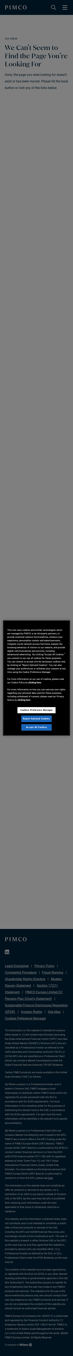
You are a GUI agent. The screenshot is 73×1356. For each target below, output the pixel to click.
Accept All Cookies (36, 727)
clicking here (34, 682)
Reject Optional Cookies (36, 718)
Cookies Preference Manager (36, 710)
